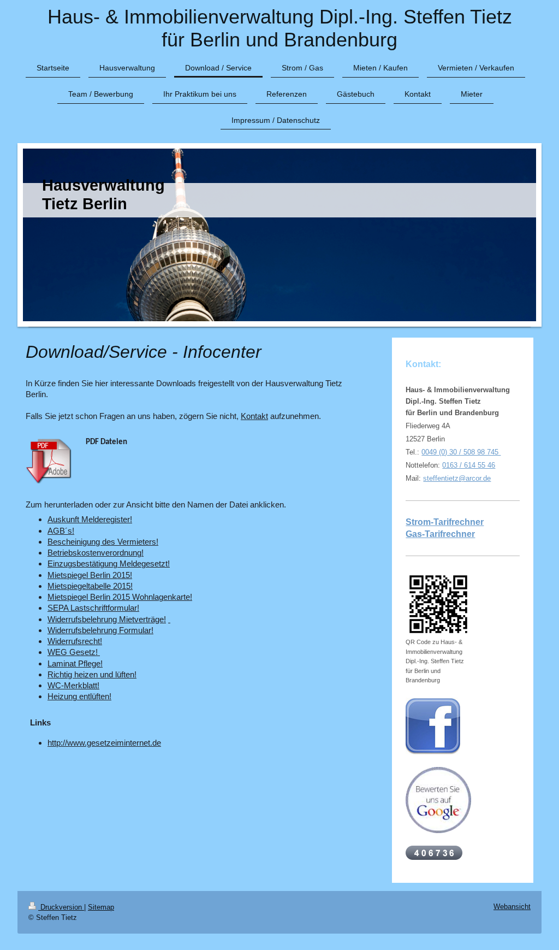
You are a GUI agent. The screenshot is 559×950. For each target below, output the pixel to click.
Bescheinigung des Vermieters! (102, 541)
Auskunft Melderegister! (89, 519)
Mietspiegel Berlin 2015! (89, 575)
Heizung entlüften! (79, 696)
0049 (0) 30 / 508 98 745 (461, 452)
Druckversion (61, 907)
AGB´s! (60, 530)
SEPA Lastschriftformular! (93, 607)
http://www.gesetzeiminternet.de (104, 742)
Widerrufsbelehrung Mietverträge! (106, 619)
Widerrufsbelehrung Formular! (100, 630)
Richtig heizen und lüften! (91, 674)
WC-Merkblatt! (73, 685)
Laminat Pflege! (75, 663)
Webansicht (512, 906)
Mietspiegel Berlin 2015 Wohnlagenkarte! (119, 596)
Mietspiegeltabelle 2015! (90, 586)
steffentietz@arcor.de (457, 478)
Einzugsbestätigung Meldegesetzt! (108, 563)
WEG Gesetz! (72, 652)
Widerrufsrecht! (74, 641)
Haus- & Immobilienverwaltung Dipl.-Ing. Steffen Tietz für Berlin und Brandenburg (279, 28)
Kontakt (254, 416)
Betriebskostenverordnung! (95, 552)
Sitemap (101, 907)
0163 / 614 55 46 (468, 465)
